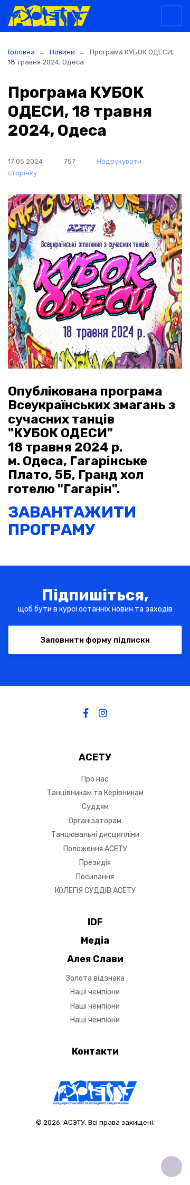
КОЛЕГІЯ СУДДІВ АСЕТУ (95, 890)
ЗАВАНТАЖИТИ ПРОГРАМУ (72, 521)
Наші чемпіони (95, 992)
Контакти (95, 1051)
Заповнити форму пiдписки (95, 640)
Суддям (95, 806)
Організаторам (95, 820)
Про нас (95, 779)
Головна (21, 52)
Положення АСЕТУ (95, 848)
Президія (95, 862)
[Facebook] (85, 713)
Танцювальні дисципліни (95, 834)
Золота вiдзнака (95, 978)
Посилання (95, 876)
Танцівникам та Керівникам (95, 792)
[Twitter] (103, 713)
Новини (62, 52)
